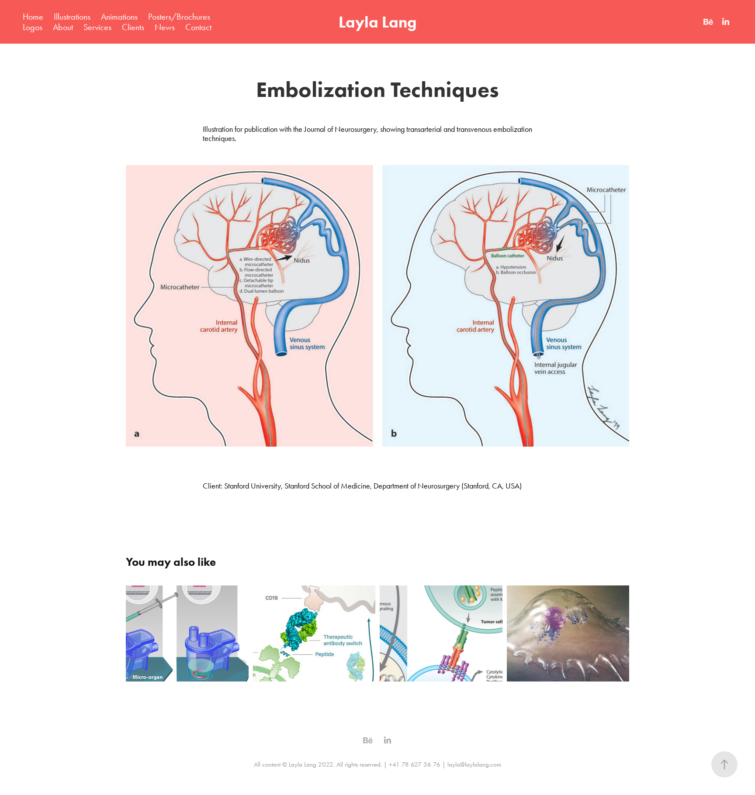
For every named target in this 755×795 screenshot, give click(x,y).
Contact (198, 27)
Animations (119, 16)
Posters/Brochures (179, 16)
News (165, 27)
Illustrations (72, 16)
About (63, 27)
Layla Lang (377, 21)
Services (97, 27)
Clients (133, 27)
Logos (32, 27)
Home (33, 16)
